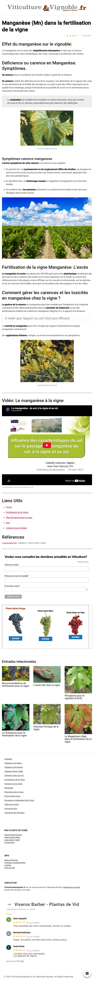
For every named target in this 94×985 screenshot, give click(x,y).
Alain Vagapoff (20, 918)
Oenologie (8, 788)
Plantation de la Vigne (14, 792)
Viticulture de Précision (14, 813)
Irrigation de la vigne (13, 784)
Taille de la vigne (11, 804)
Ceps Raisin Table (12, 840)
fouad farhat (18, 946)
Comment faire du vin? (14, 775)
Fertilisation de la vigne (14, 780)
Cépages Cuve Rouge (13, 767)
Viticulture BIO (10, 809)
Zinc (8, 522)
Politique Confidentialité (14, 863)
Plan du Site (9, 868)
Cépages (8, 759)
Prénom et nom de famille (17, 576)
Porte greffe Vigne (12, 796)
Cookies (7, 865)
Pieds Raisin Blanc (12, 837)
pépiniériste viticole (71, 887)
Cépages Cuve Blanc (13, 763)
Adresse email (12, 564)
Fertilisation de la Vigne (17, 512)
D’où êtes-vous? (12, 586)
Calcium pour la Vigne (16, 528)
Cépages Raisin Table (13, 771)
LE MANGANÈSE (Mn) (9, 543)
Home (9, 507)
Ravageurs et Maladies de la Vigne (19, 800)
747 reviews (9, 914)
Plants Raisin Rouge (13, 835)
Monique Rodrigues (22, 932)
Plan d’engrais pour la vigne (19, 517)
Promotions (9, 842)
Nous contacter (11, 860)
